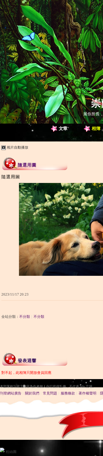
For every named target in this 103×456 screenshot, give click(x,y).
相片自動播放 (17, 147)
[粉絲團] (2, 450)
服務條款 (68, 393)
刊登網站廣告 (10, 393)
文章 (63, 128)
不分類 (24, 317)
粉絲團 (11, 452)
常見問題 (50, 393)
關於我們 (32, 393)
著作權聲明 (87, 393)
